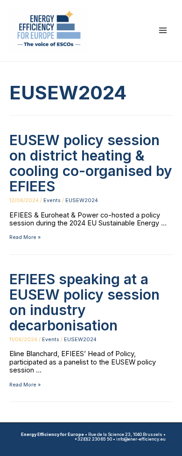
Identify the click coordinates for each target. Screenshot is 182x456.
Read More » (25, 237)
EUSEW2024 (81, 200)
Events (52, 200)
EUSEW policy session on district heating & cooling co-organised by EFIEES (90, 163)
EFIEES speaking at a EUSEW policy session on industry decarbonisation (84, 302)
